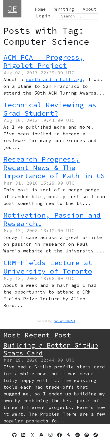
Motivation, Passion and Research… (52, 219)
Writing (64, 9)
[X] (32, 435)
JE (12, 9)
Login (43, 16)
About (90, 9)
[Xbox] (86, 435)
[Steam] (95, 435)
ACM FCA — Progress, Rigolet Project (43, 61)
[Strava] (68, 435)
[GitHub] (14, 435)
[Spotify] (77, 435)
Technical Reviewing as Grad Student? (49, 109)
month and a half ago (54, 79)
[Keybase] (41, 435)
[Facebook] (59, 435)
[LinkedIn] (23, 435)
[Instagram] (50, 435)
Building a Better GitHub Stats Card (50, 349)
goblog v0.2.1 (64, 321)
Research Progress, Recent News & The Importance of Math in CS (54, 167)
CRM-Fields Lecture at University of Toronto (47, 267)
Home (40, 9)
